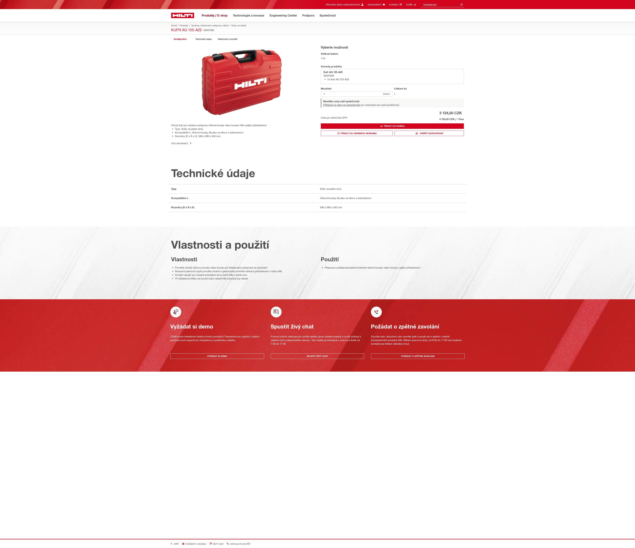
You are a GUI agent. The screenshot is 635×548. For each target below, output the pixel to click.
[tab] (180, 39)
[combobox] (442, 4)
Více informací (179, 143)
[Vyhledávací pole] (461, 4)
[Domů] (182, 15)
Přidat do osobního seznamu (359, 133)
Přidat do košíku (394, 126)
